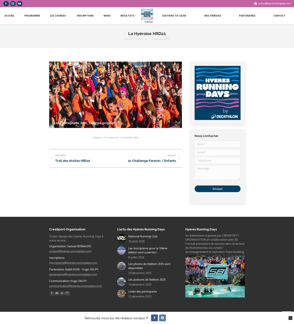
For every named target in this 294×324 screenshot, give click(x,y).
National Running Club (142, 236)
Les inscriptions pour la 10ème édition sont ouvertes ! (147, 250)
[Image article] (121, 238)
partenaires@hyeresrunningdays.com (73, 274)
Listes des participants (142, 291)
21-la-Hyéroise (111, 137)
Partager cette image (55, 116)
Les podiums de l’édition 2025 (147, 279)
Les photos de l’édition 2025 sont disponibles (149, 266)
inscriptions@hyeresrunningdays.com (73, 263)
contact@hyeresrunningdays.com (70, 251)
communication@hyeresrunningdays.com (75, 286)
